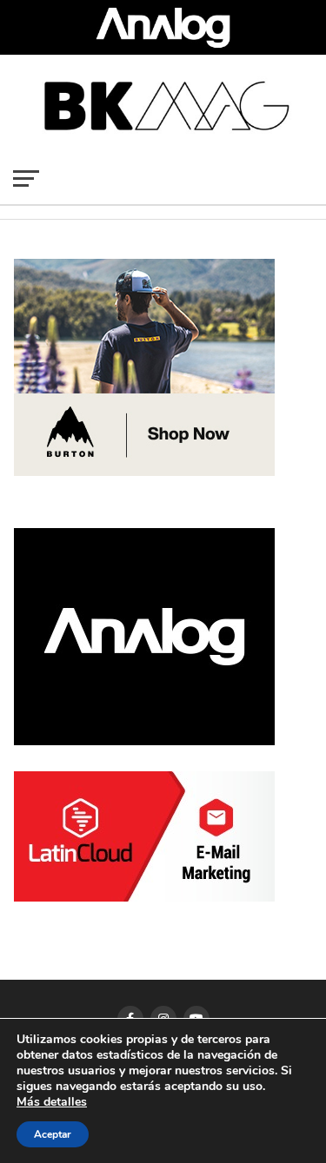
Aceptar (52, 1134)
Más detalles (52, 1102)
